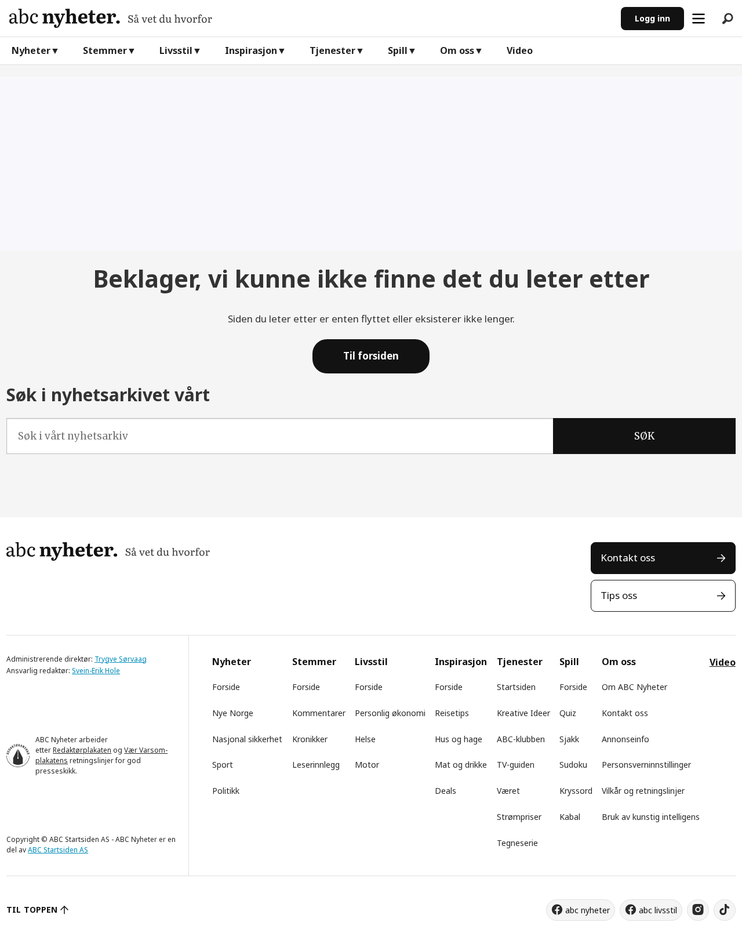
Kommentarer (318, 712)
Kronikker (310, 739)
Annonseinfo (625, 739)
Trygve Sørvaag (120, 659)
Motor (367, 764)
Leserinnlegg (316, 764)
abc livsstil (658, 910)
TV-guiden (515, 764)
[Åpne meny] (698, 18)
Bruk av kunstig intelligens (651, 816)
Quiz (567, 712)
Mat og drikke (461, 764)
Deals (445, 790)
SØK (644, 436)
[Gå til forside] (310, 18)
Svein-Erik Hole (96, 671)
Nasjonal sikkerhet (247, 739)
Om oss (457, 50)
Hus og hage (458, 739)
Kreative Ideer (523, 712)
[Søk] (727, 18)
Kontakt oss (628, 557)
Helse (365, 739)
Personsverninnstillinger (646, 764)
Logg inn (652, 18)
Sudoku (573, 764)
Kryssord (575, 790)
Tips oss (619, 595)
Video (520, 50)
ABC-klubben (521, 739)
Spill (398, 50)
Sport (222, 764)
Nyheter (31, 50)
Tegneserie (517, 842)
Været (508, 790)
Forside (226, 686)
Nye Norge (232, 712)
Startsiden (516, 686)
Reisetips (452, 712)
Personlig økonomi (390, 712)
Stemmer (105, 50)
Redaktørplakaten (82, 750)
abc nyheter (587, 910)
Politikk (225, 790)
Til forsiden (371, 355)
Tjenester (332, 50)
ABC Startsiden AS (58, 850)
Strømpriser (519, 816)
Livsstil (175, 50)
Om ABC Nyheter (634, 686)
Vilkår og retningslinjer (643, 790)
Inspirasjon (251, 50)
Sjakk (569, 739)
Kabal (569, 816)
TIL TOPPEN (31, 909)
